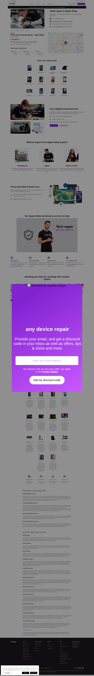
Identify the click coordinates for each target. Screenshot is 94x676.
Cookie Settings (7, 672)
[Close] (37, 666)
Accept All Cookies (34, 672)
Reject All (25, 672)
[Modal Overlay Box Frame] (47, 338)
